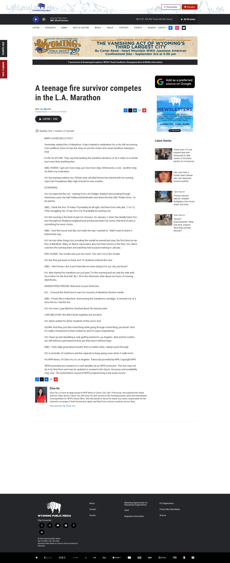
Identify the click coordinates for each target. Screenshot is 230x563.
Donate (191, 7)
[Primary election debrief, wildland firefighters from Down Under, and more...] (163, 196)
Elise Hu (47, 109)
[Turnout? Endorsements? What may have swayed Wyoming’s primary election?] (163, 220)
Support (124, 28)
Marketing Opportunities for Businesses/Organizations (136, 504)
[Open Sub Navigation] (41, 28)
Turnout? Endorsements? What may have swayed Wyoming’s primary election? (183, 225)
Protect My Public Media (170, 509)
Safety (162, 28)
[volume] (44, 19)
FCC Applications (167, 503)
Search (152, 28)
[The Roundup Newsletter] (175, 113)
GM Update (3, 48)
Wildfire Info (3, 69)
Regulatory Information (134, 516)
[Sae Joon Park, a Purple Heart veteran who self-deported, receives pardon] (163, 176)
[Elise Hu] (41, 395)
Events (138, 28)
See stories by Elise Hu (62, 405)
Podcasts (50, 28)
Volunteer (171, 7)
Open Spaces (179, 192)
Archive (163, 515)
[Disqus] (115, 458)
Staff (126, 510)
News (64, 28)
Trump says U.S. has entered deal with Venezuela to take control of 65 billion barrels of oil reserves (184, 155)
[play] (36, 19)
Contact (92, 509)
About (110, 28)
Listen (35, 28)
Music (98, 28)
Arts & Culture (81, 28)
